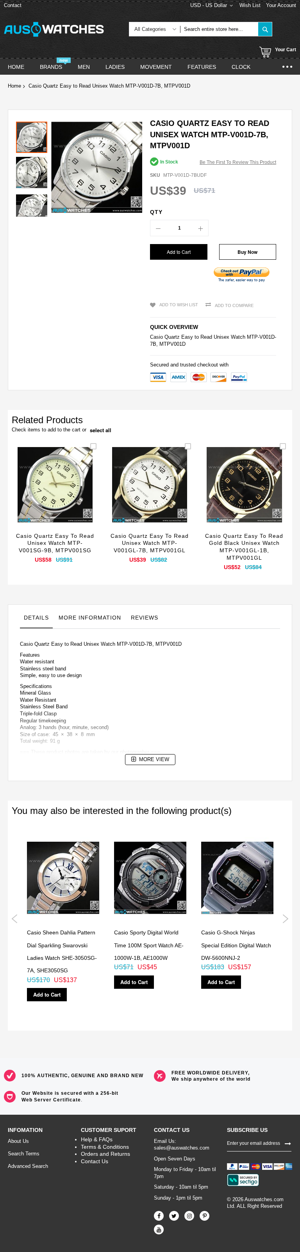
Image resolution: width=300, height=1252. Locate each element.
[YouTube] (159, 1229)
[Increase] (200, 228)
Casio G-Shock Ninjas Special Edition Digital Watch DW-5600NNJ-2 (236, 945)
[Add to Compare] (73, 494)
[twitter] (174, 1216)
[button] (33, 170)
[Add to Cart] (37, 494)
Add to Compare (234, 305)
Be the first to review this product (238, 162)
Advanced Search (28, 1166)
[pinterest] (204, 1216)
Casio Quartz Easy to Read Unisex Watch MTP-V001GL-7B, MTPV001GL (150, 543)
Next (285, 918)
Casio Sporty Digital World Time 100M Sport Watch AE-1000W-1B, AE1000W (149, 945)
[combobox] (219, 29)
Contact (12, 5)
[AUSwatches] (54, 29)
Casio (156, 337)
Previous (15, 918)
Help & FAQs (96, 1139)
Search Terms (23, 1154)
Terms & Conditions (105, 1147)
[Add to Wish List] (55, 494)
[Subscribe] (287, 1143)
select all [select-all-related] (100, 430)
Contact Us (94, 1161)
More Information (90, 617)
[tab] (36, 620)
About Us (18, 1141)
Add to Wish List (178, 304)
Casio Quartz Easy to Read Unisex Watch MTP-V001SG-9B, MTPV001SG (55, 543)
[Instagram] (189, 1216)
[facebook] (159, 1216)
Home (14, 86)
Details (36, 617)
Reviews (144, 617)
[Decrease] (158, 228)
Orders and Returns (105, 1154)
